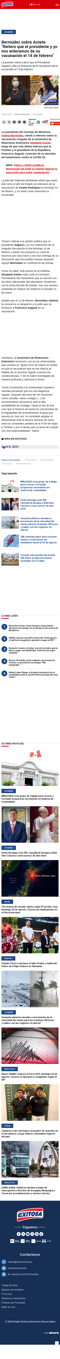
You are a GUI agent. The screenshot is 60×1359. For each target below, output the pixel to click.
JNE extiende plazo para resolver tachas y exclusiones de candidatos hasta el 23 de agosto (38, 539)
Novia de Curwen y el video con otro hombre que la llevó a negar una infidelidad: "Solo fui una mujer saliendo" (33, 650)
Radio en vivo (8, 1307)
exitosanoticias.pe (17, 1268)
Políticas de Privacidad (13, 1302)
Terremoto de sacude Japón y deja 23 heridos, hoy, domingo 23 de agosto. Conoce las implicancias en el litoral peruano (29, 909)
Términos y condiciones (13, 1298)
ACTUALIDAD (30, 460)
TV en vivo (6, 1294)
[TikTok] (41, 1234)
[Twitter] (9, 122)
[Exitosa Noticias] (7, 4)
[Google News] (37, 1234)
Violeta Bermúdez (12, 135)
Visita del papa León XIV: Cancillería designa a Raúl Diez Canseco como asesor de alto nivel (37, 504)
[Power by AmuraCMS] (51, 1333)
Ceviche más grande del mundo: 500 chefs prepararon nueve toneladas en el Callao (38, 558)
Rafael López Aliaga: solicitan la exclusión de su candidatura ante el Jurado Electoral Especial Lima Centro (33, 674)
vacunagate (7, 463)
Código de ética (9, 1285)
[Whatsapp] (4, 122)
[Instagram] (32, 1234)
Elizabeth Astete (40, 142)
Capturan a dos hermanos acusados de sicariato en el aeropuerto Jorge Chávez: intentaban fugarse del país (29, 1133)
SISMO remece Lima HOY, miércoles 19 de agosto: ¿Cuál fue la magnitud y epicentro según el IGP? (33, 639)
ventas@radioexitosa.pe (20, 1262)
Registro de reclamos (12, 1289)
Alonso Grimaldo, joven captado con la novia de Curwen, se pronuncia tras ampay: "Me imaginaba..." (32, 662)
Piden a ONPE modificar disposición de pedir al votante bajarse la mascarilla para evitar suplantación (31, 169)
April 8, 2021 (10, 446)
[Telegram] (24, 122)
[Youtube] (28, 1234)
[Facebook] (14, 122)
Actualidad (8, 32)
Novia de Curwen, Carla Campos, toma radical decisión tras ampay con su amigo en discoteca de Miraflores (33, 628)
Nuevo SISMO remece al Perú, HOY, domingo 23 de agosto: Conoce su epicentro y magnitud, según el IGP (29, 1077)
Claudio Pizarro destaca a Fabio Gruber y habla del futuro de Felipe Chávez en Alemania (29, 965)
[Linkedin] (19, 122)
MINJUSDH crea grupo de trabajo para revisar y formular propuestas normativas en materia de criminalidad (38, 486)
